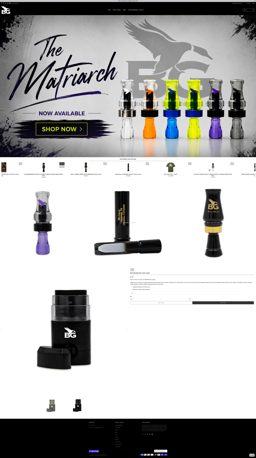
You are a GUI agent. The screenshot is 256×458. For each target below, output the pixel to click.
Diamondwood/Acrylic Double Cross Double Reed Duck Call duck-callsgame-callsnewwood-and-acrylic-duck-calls (44, 167)
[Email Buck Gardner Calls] (1, 3)
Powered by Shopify (103, 454)
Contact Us (117, 427)
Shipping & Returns (118, 425)
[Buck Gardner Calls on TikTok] (7, 3)
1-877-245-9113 (15, 3)
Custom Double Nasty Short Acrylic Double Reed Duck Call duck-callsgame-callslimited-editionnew (213, 167)
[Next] (249, 170)
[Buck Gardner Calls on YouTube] (9, 3)
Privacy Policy (118, 441)
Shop (116, 432)
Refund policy (117, 446)
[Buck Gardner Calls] (5, 9)
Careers (116, 429)
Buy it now (223, 302)
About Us (117, 439)
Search (116, 437)
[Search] (253, 9)
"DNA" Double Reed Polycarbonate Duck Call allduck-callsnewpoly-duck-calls (86, 167)
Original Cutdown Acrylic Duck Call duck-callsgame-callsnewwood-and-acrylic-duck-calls (128, 167)
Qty (130, 296)
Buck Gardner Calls (95, 454)
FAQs (116, 434)
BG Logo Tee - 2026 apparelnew (171, 167)
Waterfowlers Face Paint (140, 273)
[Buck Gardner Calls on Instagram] (5, 3)
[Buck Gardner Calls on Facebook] (3, 3)
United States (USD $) (237, 3)
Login (249, 3)
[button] (110, 10)
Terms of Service (118, 444)
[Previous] (7, 170)
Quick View (128, 170)
